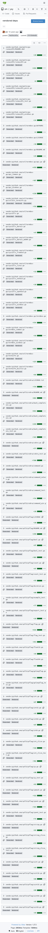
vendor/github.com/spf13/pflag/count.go (23, 563)
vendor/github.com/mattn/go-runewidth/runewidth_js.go (18, 74)
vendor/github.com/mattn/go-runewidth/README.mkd (18, 48)
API (38, 931)
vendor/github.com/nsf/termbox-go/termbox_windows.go (20, 341)
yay (11, 9)
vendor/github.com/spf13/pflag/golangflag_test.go (26, 684)
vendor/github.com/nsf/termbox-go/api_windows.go (20, 186)
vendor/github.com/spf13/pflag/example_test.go (26, 598)
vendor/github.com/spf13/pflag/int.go (22, 696)
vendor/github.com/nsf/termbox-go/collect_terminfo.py (20, 199)
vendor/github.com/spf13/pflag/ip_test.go (24, 778)
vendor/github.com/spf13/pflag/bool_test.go (25, 551)
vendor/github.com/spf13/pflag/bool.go (23, 540)
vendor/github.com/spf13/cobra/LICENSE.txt (25, 380)
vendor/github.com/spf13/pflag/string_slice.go (26, 836)
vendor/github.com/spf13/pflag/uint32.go (24, 884)
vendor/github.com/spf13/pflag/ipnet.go (23, 801)
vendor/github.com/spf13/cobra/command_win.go (26, 504)
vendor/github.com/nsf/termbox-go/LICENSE (24, 137)
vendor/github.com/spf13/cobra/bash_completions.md (26, 417)
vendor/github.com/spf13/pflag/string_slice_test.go (26, 849)
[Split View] (39, 43)
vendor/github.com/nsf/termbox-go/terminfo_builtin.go (20, 367)
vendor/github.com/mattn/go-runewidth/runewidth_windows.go (20, 113)
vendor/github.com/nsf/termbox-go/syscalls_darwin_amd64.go (20, 238)
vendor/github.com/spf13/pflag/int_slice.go (25, 741)
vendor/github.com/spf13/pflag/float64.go (24, 659)
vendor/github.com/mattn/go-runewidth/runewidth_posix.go (19, 87)
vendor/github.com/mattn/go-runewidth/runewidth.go (18, 61)
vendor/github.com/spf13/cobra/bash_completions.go (26, 404)
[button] (24, 9)
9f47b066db (32, 35)
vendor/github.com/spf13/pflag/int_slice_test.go (26, 754)
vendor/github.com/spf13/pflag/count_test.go (26, 574)
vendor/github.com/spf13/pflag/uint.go (23, 862)
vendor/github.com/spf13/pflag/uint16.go (24, 873)
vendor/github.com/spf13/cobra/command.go (24, 466)
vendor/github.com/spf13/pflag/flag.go (23, 624)
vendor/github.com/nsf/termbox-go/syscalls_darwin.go (20, 225)
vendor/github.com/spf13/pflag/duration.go (25, 586)
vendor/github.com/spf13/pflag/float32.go (24, 647)
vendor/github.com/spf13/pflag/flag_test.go (25, 635)
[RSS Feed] (18, 9)
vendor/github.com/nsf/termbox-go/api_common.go (20, 173)
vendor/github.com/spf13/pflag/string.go (24, 824)
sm (6, 9)
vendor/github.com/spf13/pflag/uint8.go (23, 907)
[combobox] (34, 43)
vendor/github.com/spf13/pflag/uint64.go (24, 896)
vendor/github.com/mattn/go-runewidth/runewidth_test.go (18, 100)
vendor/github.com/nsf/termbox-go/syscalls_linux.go (20, 264)
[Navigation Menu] (44, 3)
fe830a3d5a (13, 35)
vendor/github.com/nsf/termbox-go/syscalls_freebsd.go (20, 251)
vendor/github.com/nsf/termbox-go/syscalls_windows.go (20, 303)
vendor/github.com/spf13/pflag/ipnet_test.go (26, 812)
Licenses (30, 931)
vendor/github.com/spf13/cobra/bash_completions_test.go (26, 430)
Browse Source (38, 21)
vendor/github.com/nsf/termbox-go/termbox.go (26, 316)
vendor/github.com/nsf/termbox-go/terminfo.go (20, 355)
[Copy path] (3, 52)
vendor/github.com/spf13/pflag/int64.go (23, 719)
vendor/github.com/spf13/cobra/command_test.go (26, 491)
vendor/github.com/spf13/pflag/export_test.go (26, 611)
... (4, 26)
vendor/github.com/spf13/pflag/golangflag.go (26, 671)
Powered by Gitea (18, 925)
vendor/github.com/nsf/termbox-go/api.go (24, 162)
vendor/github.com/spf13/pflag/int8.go (23, 730)
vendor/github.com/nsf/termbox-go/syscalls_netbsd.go (20, 277)
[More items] (45, 13)
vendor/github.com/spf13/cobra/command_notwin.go (26, 478)
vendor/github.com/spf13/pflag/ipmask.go (24, 790)
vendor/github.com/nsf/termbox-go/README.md (25, 149)
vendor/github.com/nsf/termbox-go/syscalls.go (20, 212)
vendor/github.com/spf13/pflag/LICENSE (23, 517)
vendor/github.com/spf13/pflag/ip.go (22, 767)
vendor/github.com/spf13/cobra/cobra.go (23, 443)
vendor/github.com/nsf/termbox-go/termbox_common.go (20, 328)
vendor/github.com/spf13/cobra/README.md (24, 392)
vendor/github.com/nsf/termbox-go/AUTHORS (24, 126)
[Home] (4, 3)
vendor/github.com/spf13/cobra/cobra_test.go (26, 454)
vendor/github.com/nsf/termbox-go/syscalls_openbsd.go (20, 290)
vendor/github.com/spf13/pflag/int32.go (23, 708)
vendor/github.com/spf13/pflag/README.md (24, 528)
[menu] (44, 43)
